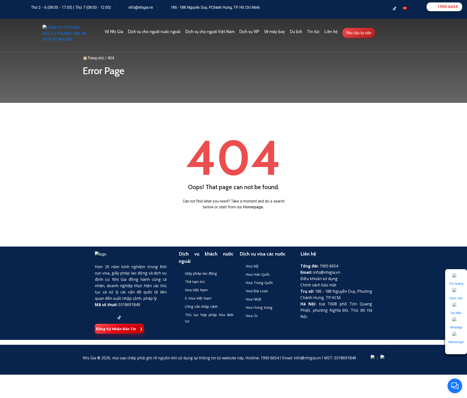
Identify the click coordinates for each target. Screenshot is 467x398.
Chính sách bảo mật (318, 285)
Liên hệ (331, 31)
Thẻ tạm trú (195, 281)
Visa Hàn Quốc (258, 274)
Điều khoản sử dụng (319, 278)
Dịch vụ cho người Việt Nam (209, 31)
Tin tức (313, 31)
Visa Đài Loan (257, 290)
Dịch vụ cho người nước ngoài (154, 31)
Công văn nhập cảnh (201, 306)
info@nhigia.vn (140, 7)
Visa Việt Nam (196, 289)
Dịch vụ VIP (249, 31)
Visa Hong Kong (259, 307)
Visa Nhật (253, 299)
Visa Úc (252, 315)
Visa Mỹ (252, 266)
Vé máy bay (274, 31)
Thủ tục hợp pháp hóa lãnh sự (209, 317)
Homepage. (253, 207)
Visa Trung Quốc (259, 282)
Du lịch (296, 31)
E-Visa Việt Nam (198, 298)
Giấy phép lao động (201, 273)
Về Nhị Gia (114, 31)
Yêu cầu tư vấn (358, 32)
